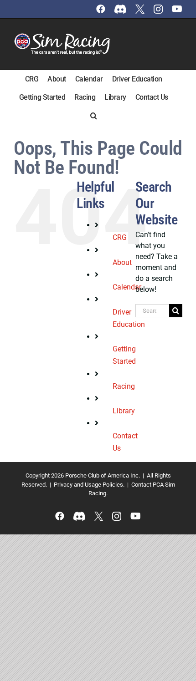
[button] (93, 116)
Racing (124, 386)
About (122, 262)
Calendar (127, 287)
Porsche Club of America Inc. (102, 475)
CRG (120, 237)
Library (124, 411)
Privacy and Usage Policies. (89, 484)
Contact (141, 484)
